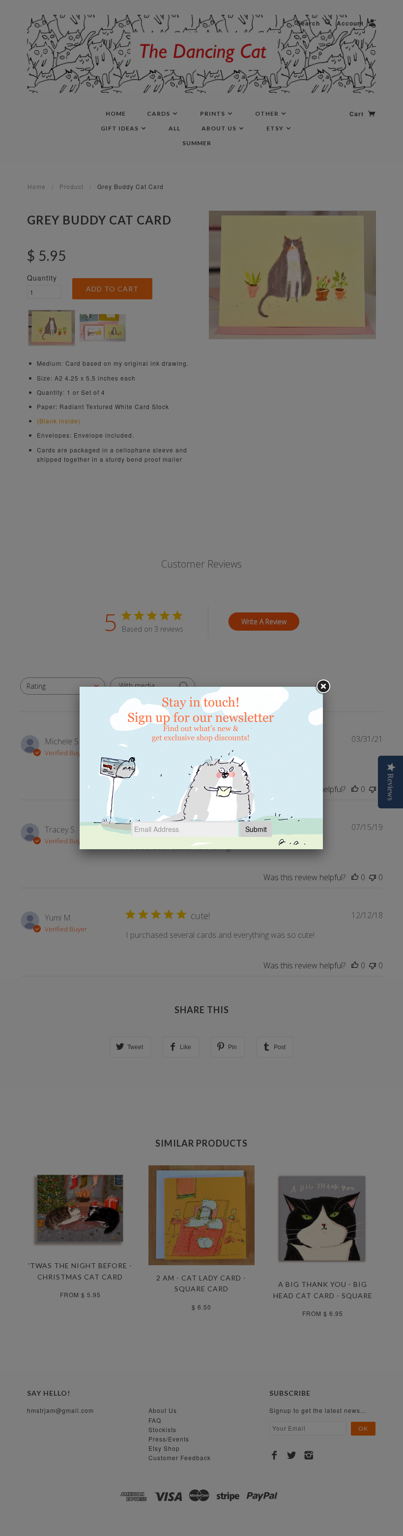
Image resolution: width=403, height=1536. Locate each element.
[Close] (323, 687)
